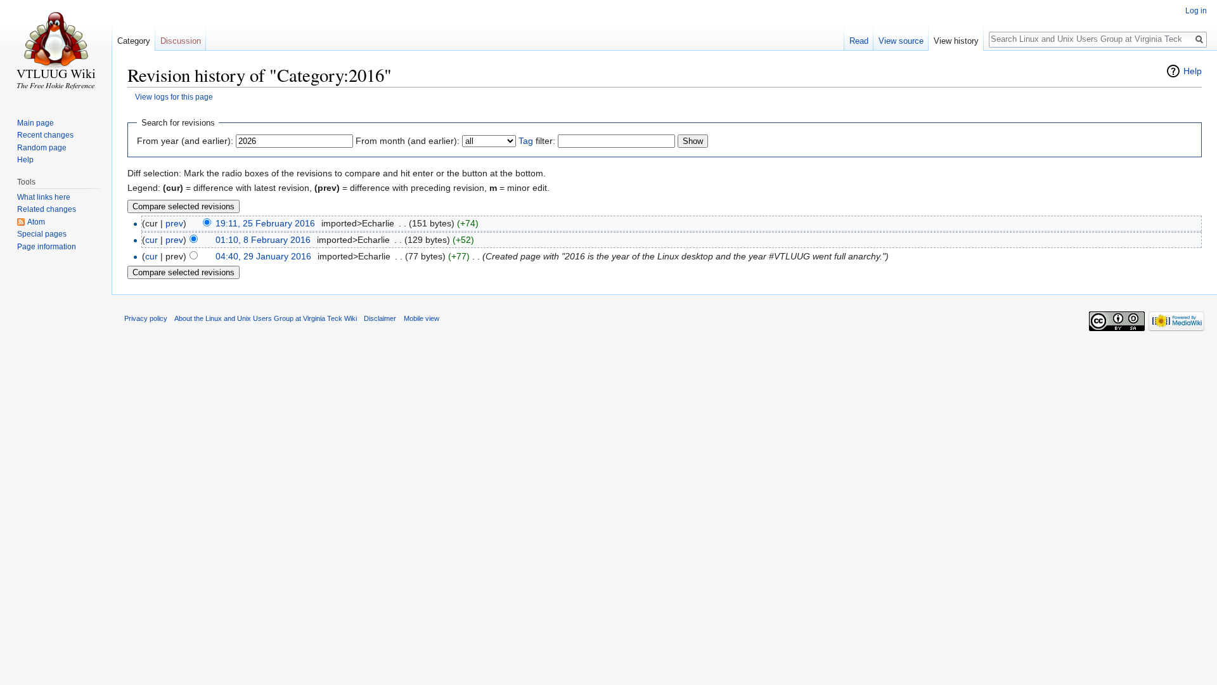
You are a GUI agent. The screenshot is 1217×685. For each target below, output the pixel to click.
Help (1192, 71)
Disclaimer (380, 318)
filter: (536, 141)
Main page (35, 123)
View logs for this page (174, 97)
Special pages (42, 234)
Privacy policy (145, 318)
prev (174, 223)
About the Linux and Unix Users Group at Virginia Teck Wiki (265, 318)
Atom (36, 222)
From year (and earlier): (185, 141)
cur (151, 240)
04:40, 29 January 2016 (263, 256)
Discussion (180, 41)
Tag (525, 141)
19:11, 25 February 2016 (265, 223)
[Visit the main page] (55, 50)
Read (858, 41)
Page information (46, 246)
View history (956, 41)
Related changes (46, 209)
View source (901, 41)
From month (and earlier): (408, 141)
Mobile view (421, 318)
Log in (1196, 10)
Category (133, 41)
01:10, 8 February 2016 (263, 240)
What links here (43, 197)
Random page (42, 147)
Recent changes (45, 135)
